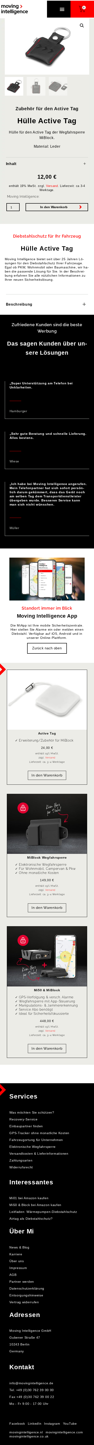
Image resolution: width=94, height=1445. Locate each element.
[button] (62, 9)
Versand (52, 186)
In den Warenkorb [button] (46, 775)
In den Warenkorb (54, 207)
